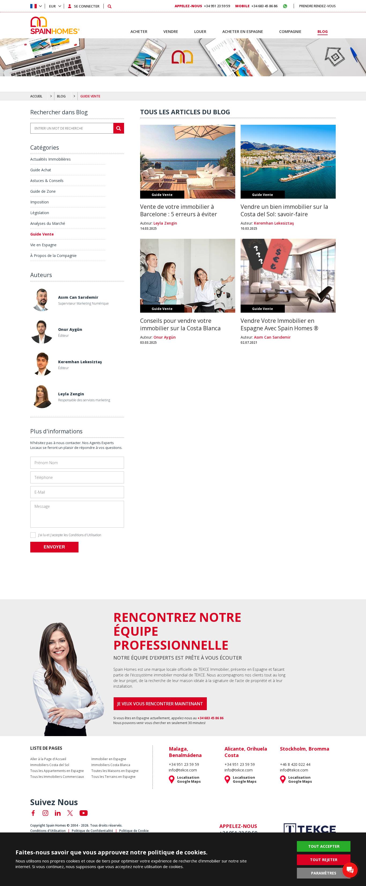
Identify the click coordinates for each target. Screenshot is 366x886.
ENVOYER (54, 547)
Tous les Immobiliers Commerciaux (57, 777)
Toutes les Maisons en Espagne (115, 771)
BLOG (61, 96)
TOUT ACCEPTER (323, 846)
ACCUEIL (36, 96)
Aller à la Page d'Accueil (48, 759)
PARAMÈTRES (323, 873)
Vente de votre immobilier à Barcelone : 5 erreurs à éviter (178, 210)
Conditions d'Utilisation (85, 535)
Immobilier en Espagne (108, 759)
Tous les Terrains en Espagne (113, 777)
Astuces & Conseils (47, 180)
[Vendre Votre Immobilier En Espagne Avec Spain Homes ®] (288, 311)
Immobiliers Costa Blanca (110, 765)
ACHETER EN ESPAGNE (242, 31)
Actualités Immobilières (50, 159)
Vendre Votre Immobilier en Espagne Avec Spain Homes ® (279, 324)
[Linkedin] (58, 813)
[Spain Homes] (53, 25)
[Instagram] (45, 813)
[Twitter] (70, 813)
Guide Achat (40, 169)
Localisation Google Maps (189, 779)
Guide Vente (42, 234)
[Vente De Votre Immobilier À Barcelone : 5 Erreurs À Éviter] (187, 197)
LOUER (200, 31)
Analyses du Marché (47, 223)
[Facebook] (33, 813)
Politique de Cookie (134, 830)
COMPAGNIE (290, 31)
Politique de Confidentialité (92, 830)
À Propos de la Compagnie (53, 255)
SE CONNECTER (86, 6)
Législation (39, 212)
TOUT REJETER (323, 859)
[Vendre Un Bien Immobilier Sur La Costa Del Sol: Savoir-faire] (288, 197)
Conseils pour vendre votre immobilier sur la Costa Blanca (180, 324)
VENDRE (170, 31)
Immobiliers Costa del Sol (49, 765)
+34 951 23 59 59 (202, 5)
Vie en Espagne (43, 244)
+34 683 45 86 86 (256, 5)
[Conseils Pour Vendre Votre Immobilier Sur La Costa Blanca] (187, 311)
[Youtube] (84, 813)
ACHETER (138, 31)
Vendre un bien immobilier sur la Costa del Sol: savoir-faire (284, 210)
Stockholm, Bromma (304, 748)
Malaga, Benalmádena (185, 751)
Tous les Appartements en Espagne (57, 771)
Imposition (39, 202)
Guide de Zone (43, 191)
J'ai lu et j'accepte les (69, 535)
